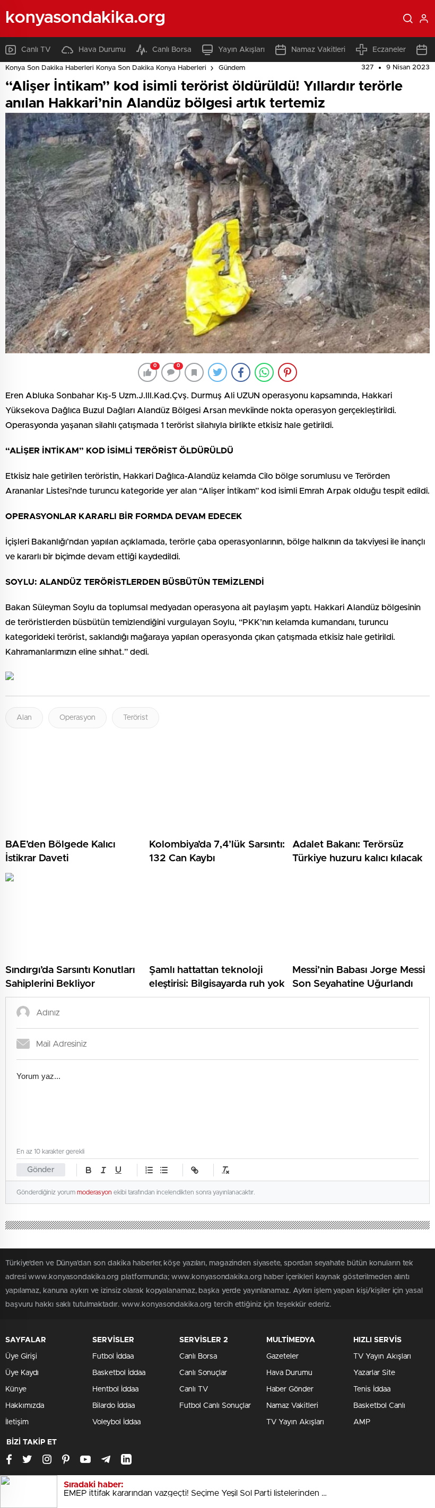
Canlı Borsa (172, 49)
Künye (16, 1389)
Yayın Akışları (241, 49)
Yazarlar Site (374, 1373)
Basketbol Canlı (379, 1405)
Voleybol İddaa (116, 1422)
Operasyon (77, 717)
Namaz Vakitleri (318, 49)
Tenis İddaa (371, 1389)
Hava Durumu (102, 49)
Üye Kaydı (22, 1373)
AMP (361, 1422)
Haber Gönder (290, 1389)
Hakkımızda (24, 1405)
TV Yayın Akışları (295, 1422)
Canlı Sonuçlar (203, 1373)
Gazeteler (282, 1356)
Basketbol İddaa (118, 1373)
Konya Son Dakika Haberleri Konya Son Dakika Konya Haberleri (105, 68)
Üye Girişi (21, 1356)
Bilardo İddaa (113, 1405)
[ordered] (149, 1170)
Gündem (232, 68)
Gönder (41, 1170)
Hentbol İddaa (115, 1389)
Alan (24, 717)
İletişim (17, 1422)
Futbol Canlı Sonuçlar (215, 1405)
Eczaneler (389, 49)
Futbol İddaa (113, 1356)
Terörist (135, 717)
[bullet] (163, 1170)
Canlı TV (36, 49)
